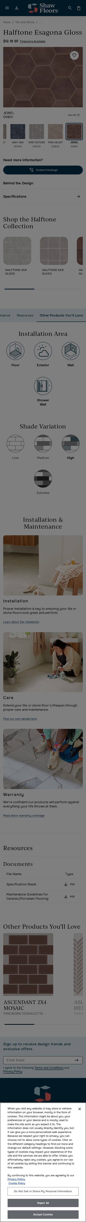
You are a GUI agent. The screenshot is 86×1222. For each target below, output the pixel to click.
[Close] (79, 1109)
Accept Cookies (43, 1214)
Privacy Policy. (17, 1179)
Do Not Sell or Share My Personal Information (43, 1191)
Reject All (43, 1203)
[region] (43, 1162)
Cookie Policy (17, 1183)
